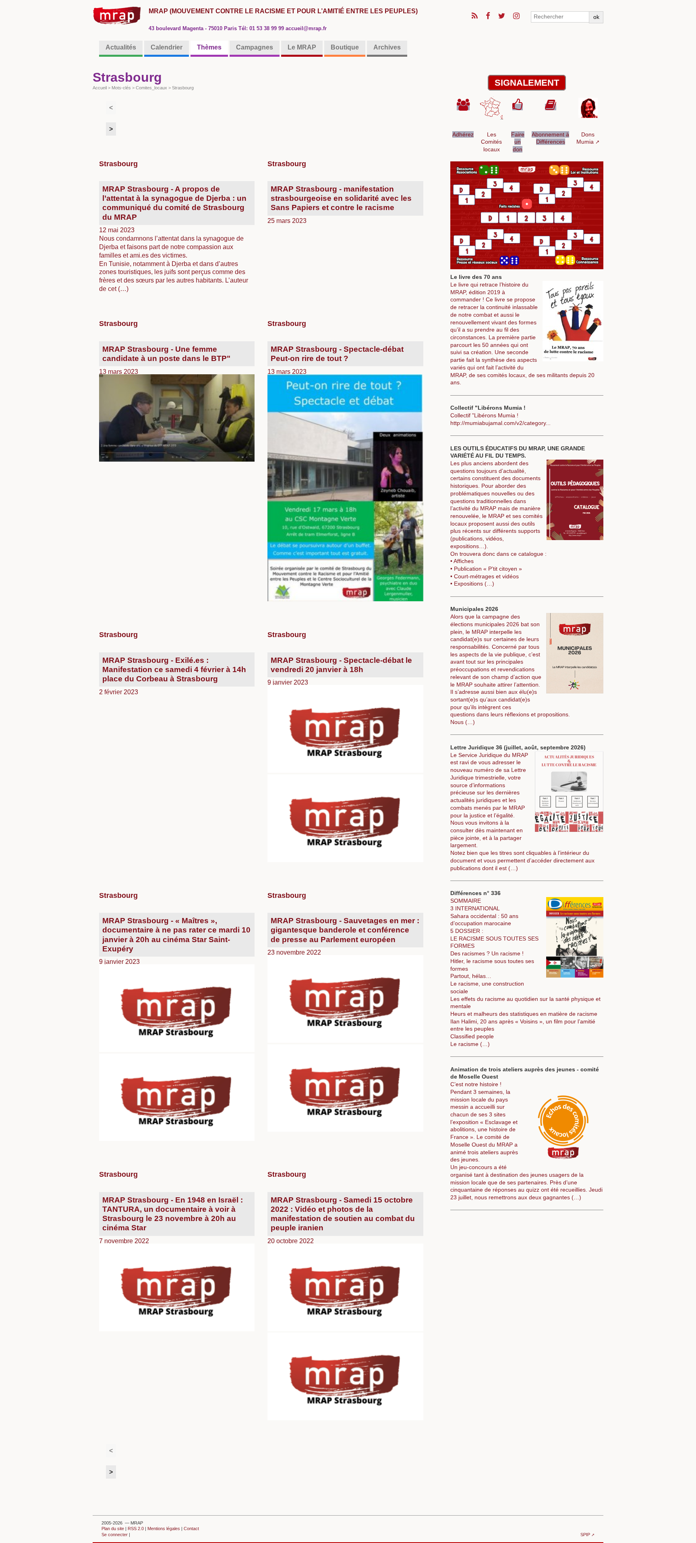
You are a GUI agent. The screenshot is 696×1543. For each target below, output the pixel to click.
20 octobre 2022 (338, 1220)
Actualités (121, 47)
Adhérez (463, 134)
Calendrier (166, 47)
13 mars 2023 (161, 360)
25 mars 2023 (336, 204)
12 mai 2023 (170, 238)
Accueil (100, 87)
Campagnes (254, 47)
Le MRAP (302, 47)
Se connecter (115, 1534)
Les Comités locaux (491, 142)
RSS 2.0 (136, 1528)
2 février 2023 (169, 675)
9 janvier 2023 (336, 671)
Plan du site (113, 1528)
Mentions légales (163, 1528)
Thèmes (209, 47)
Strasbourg (118, 164)
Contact (191, 1528)
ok (596, 17)
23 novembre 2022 (340, 936)
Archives (387, 47)
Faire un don (517, 142)
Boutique (345, 47)
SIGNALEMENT (527, 83)
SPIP (585, 1534)
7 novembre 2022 (168, 1220)
